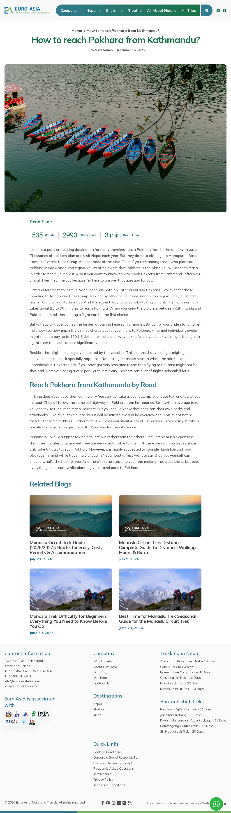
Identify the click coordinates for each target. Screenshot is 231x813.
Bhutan (112, 10)
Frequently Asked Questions (113, 768)
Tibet (133, 10)
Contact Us (101, 683)
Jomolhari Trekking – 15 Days (181, 715)
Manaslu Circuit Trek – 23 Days (182, 689)
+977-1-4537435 (43, 671)
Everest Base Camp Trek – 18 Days (185, 672)
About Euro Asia (105, 667)
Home (77, 30)
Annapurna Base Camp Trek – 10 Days (188, 661)
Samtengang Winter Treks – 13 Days (186, 726)
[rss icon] (130, 803)
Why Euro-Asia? (105, 661)
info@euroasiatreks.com (218, 10)
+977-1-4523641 (17, 671)
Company (69, 10)
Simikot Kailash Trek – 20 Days (182, 731)
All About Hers (160, 10)
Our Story (100, 672)
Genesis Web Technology (208, 803)
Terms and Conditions (109, 785)
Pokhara (131, 467)
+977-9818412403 (18, 676)
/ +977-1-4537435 (224, 10)
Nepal (91, 10)
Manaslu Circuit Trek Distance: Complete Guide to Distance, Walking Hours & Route (157, 547)
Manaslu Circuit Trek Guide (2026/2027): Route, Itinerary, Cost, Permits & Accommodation (66, 547)
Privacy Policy (103, 780)
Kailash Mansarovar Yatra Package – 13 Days (193, 720)
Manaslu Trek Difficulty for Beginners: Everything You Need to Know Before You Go (69, 621)
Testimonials (102, 774)
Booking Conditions (107, 752)
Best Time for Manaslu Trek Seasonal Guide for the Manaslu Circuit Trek (157, 619)
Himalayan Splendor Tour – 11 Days (186, 709)
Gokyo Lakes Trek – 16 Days (180, 678)
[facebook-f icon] (102, 803)
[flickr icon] (124, 803)
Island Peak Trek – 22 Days (179, 683)
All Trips (189, 10)
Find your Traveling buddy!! (112, 763)
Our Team (100, 678)
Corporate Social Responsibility (115, 757)
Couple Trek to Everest (176, 667)
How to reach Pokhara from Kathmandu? (123, 30)
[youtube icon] (108, 803)
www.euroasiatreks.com (22, 686)
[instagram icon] (114, 803)
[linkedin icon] (119, 803)
